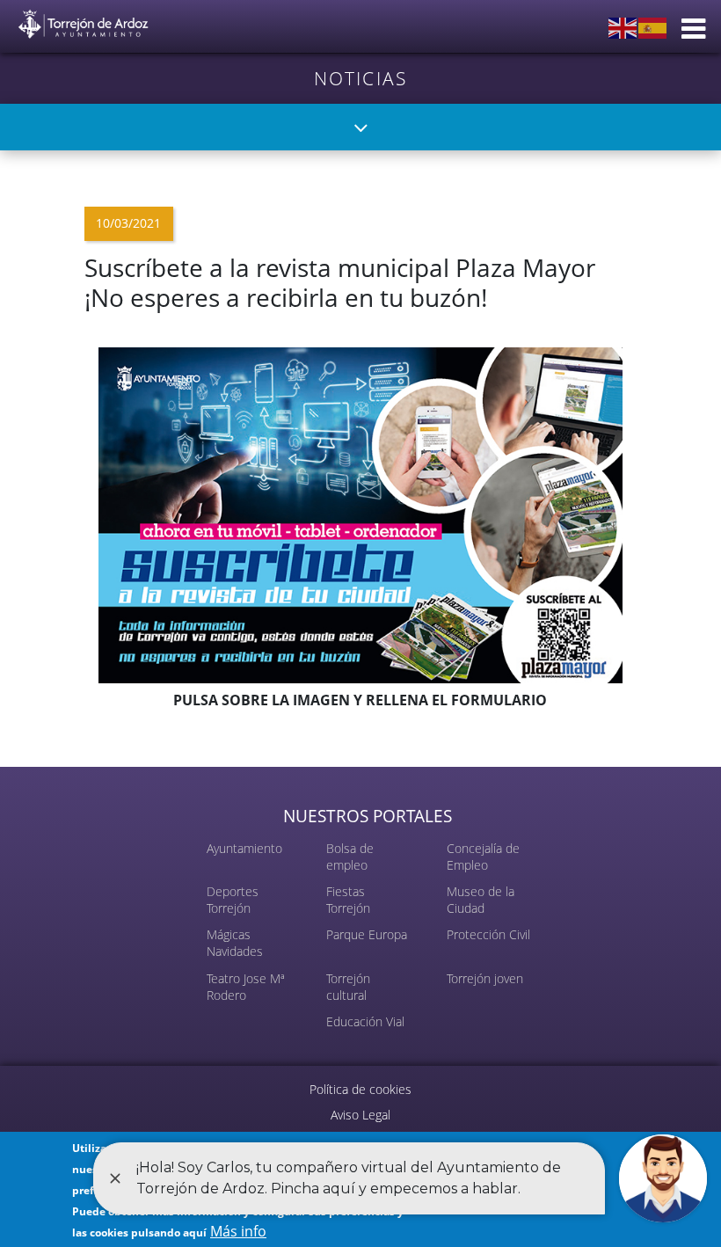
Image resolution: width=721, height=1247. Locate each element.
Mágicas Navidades (235, 942)
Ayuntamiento (244, 848)
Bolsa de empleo (350, 856)
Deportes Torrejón (233, 899)
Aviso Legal (360, 1114)
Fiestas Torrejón (348, 899)
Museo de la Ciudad (480, 899)
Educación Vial (365, 1021)
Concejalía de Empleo (483, 856)
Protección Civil (488, 934)
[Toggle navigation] (361, 127)
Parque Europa (366, 934)
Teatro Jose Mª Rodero (246, 986)
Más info (238, 1231)
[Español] (653, 26)
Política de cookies (360, 1089)
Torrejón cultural (348, 986)
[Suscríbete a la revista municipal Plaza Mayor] (360, 513)
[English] (623, 26)
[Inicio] (83, 21)
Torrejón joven (485, 978)
